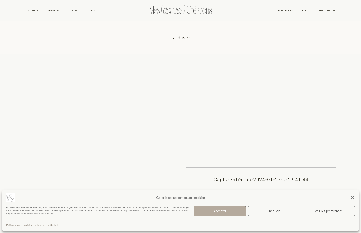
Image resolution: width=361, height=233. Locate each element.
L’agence (32, 10)
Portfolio (285, 10)
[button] (353, 197)
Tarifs (73, 10)
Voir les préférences (329, 211)
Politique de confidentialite (19, 225)
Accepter (220, 211)
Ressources (327, 10)
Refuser (274, 211)
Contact (92, 10)
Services (54, 10)
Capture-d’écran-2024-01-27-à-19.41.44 (260, 128)
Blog (306, 10)
